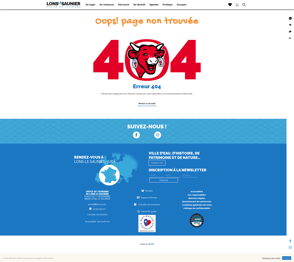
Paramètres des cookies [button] (271, 258)
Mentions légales (196, 198)
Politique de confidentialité (197, 208)
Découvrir (123, 4)
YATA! (151, 244)
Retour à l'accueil (147, 103)
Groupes (182, 4)
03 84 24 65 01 (99, 209)
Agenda (154, 4)
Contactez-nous (157, 163)
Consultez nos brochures (149, 204)
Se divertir (139, 4)
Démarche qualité (149, 211)
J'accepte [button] (287, 258)
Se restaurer (107, 4)
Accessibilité (197, 191)
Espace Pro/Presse (149, 197)
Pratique (168, 4)
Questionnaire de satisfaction (196, 201)
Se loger (90, 4)
